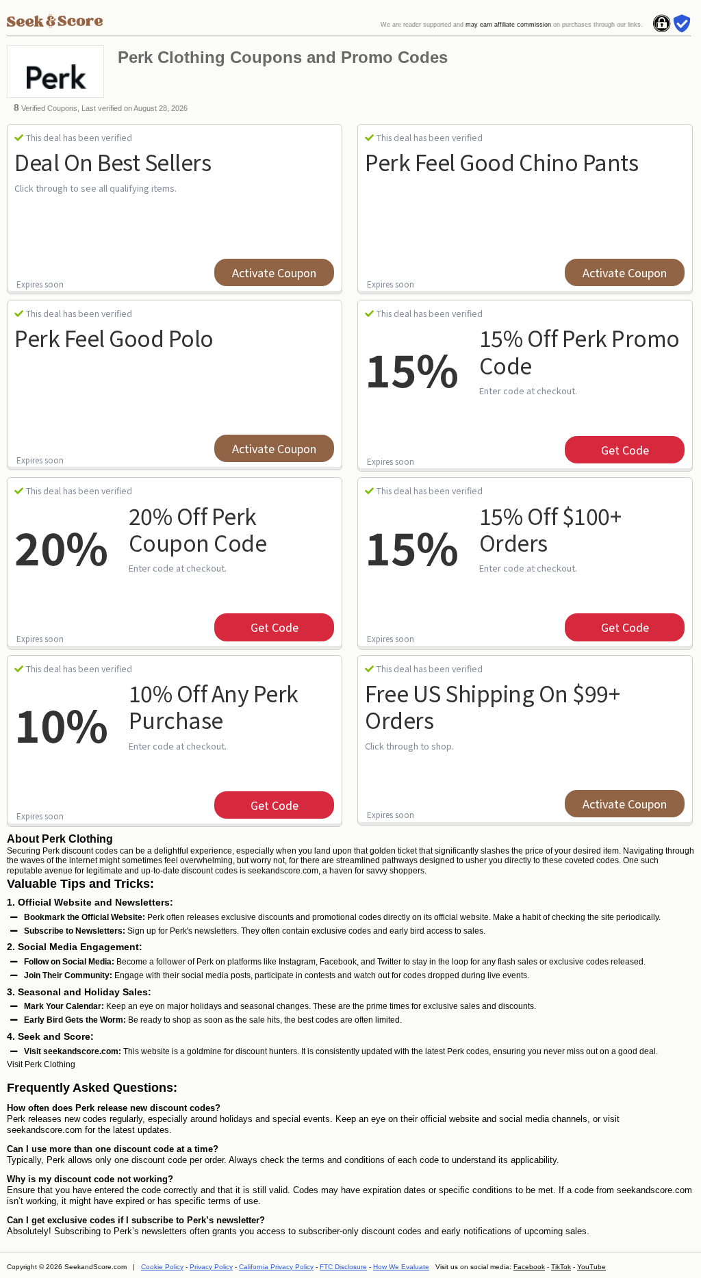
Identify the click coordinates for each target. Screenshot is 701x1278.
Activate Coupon (274, 272)
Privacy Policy (211, 1266)
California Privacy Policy (276, 1266)
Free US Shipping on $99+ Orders (492, 706)
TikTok (561, 1266)
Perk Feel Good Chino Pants (501, 161)
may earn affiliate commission (508, 24)
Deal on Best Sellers (112, 161)
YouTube (591, 1266)
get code (625, 450)
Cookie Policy (162, 1266)
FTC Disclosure (343, 1266)
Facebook (529, 1266)
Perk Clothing (50, 1064)
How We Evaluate (401, 1266)
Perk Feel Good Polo (114, 337)
